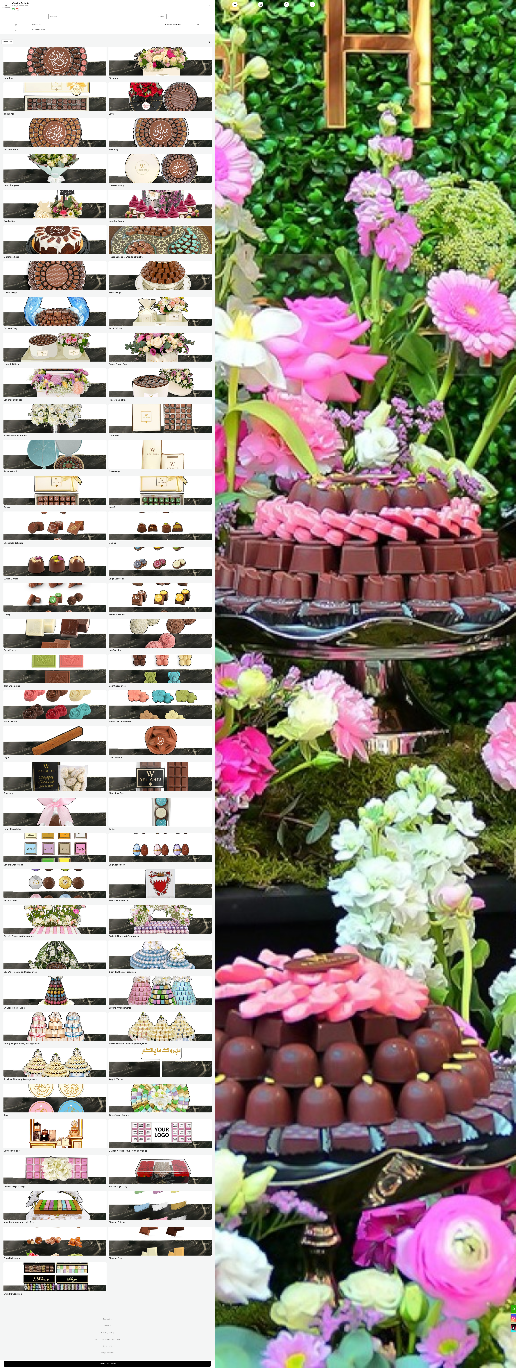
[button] (107, 6)
